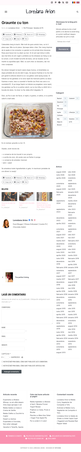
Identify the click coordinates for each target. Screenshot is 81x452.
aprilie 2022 (60, 223)
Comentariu (6, 307)
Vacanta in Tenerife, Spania (13, 427)
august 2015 (60, 308)
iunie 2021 (60, 238)
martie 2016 (72, 291)
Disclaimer (52, 439)
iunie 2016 (60, 288)
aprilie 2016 (60, 291)
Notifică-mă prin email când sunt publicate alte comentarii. (25, 362)
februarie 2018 (61, 267)
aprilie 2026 (60, 178)
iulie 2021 (71, 235)
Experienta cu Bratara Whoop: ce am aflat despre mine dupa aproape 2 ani (13, 402)
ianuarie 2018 (73, 267)
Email (4, 336)
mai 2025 (71, 189)
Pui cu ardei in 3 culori (38, 421)
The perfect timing (22, 277)
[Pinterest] (55, 2)
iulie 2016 (71, 285)
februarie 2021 (73, 241)
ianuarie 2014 (73, 338)
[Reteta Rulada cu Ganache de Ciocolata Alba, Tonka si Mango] (44, 196)
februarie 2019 (73, 258)
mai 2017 (71, 276)
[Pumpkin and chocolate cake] (27, 196)
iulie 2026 (71, 172)
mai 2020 (71, 252)
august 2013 (60, 352)
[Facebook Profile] (29, 220)
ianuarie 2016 (73, 294)
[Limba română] (73, 2)
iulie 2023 (71, 209)
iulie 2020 (71, 249)
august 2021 (60, 235)
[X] (63, 2)
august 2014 (72, 326)
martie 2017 (60, 279)
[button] (6, 11)
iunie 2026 (60, 175)
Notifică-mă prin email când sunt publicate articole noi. (24, 366)
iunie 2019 (60, 258)
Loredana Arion (40, 11)
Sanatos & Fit (38, 28)
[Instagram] (52, 2)
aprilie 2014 (60, 335)
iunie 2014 (60, 332)
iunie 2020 (60, 252)
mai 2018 (71, 261)
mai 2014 (71, 332)
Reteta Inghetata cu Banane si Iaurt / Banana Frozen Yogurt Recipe (40, 404)
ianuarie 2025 (73, 192)
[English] (77, 2)
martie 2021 (60, 241)
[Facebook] (59, 2)
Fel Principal (28, 28)
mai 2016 (71, 288)
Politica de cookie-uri (35, 439)
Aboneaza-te (63, 49)
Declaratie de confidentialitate (63, 436)
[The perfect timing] (9, 277)
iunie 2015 (60, 311)
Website (4, 345)
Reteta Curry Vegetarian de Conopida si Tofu (66, 402)
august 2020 (61, 249)
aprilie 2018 (72, 264)
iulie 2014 (71, 329)
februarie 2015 (61, 317)
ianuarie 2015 (73, 317)
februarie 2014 (61, 338)
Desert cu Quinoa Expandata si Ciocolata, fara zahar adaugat (12, 421)
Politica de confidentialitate (37, 436)
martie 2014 (72, 335)
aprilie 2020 (60, 255)
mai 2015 (71, 311)
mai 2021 (71, 238)
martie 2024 (72, 201)
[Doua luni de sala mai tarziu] (9, 196)
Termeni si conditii (15, 436)
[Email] (67, 2)
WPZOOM (58, 448)
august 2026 (61, 172)
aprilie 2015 (60, 314)
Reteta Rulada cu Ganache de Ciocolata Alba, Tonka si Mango (44, 205)
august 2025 (61, 189)
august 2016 (72, 282)
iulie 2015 (71, 308)
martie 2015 (72, 314)
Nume (3, 327)
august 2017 (60, 276)
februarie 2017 (73, 279)
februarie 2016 (61, 294)
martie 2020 (72, 255)
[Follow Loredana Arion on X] (32, 220)
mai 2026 (71, 175)
